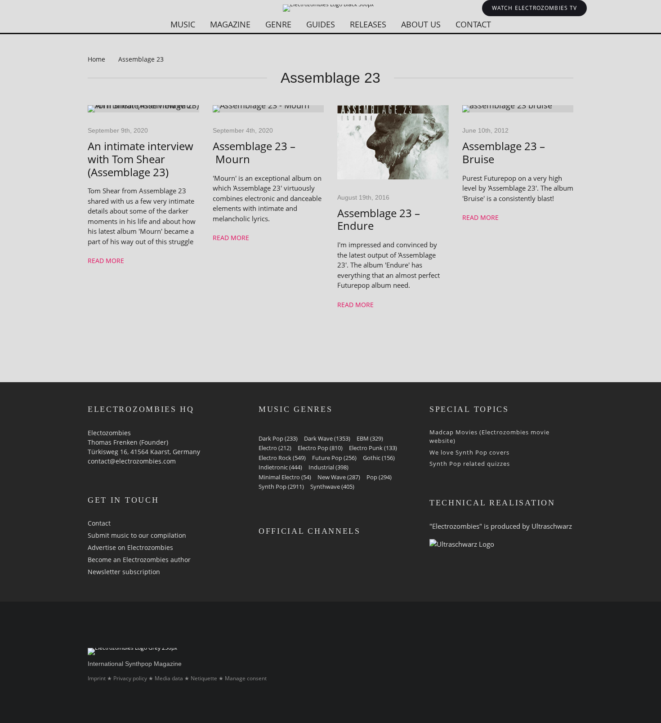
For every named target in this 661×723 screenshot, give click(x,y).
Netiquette (204, 678)
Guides (320, 24)
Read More (106, 260)
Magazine (230, 24)
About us (421, 24)
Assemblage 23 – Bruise (503, 153)
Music (182, 24)
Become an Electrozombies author (139, 559)
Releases (368, 24)
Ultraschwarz (551, 526)
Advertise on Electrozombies (130, 547)
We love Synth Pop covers (469, 452)
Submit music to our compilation (137, 535)
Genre (278, 24)
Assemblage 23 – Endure (378, 220)
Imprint (97, 678)
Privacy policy (130, 678)
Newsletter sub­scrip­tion (124, 571)
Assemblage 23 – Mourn (254, 153)
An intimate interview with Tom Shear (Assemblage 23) (140, 159)
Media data (169, 678)
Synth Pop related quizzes (469, 464)
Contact (473, 24)
